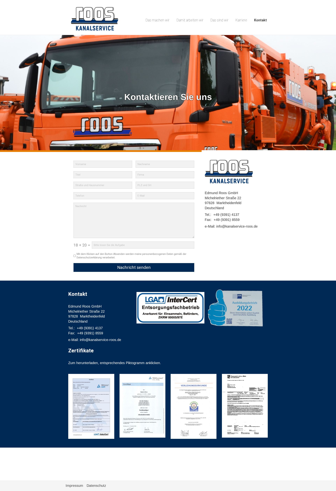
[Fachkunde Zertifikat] (142, 405)
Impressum (74, 485)
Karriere (241, 20)
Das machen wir (157, 20)
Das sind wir (219, 20)
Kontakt (260, 20)
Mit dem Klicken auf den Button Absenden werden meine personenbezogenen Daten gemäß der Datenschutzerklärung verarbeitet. (131, 255)
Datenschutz (96, 485)
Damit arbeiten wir (189, 20)
